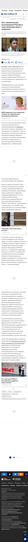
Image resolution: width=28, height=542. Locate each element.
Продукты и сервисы (21, 485)
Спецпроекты (5, 485)
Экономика (17, 483)
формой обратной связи (20, 523)
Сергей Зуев (15, 394)
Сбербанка (20, 127)
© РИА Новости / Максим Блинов (8, 52)
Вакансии (3, 491)
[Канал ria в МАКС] (4, 474)
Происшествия (17, 391)
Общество (10, 483)
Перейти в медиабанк (20, 52)
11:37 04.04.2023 (5, 17)
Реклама (12, 485)
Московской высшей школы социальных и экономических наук (13, 343)
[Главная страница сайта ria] (9, 14)
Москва (4, 391)
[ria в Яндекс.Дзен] (9, 474)
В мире (23, 483)
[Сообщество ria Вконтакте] (15, 474)
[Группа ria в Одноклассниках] (20, 474)
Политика (3, 483)
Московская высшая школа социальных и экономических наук (14, 398)
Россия (10, 391)
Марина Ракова (6, 394)
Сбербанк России (6, 396)
